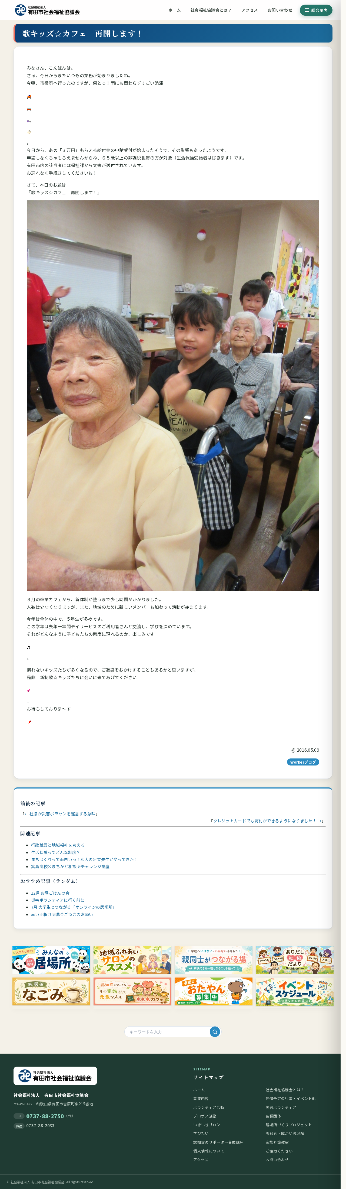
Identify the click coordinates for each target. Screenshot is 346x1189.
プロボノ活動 (205, 1116)
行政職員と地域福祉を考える (58, 845)
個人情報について (208, 1151)
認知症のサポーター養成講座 (218, 1142)
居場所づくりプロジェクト (289, 1124)
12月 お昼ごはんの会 (50, 893)
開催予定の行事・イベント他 (291, 1098)
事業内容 (201, 1098)
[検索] (215, 1032)
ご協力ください (279, 1151)
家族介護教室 (277, 1142)
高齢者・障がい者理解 (285, 1133)
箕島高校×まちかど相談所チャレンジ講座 (70, 866)
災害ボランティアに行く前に (58, 900)
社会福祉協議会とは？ (211, 10)
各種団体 (273, 1116)
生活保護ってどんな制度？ (56, 852)
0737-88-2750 (45, 1116)
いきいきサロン (206, 1124)
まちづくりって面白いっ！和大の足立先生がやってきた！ (84, 859)
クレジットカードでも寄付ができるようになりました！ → (267, 820)
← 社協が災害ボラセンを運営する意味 (59, 813)
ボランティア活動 (208, 1107)
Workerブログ (303, 762)
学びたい (201, 1133)
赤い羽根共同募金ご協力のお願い (62, 914)
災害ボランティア (281, 1107)
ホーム (174, 10)
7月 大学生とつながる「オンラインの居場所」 (74, 907)
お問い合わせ (280, 10)
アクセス (250, 10)
